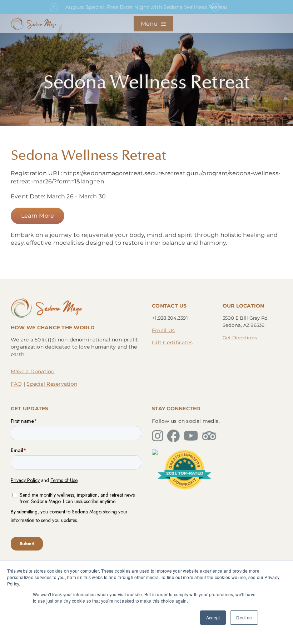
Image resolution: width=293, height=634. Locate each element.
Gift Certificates (172, 342)
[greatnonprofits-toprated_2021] (184, 452)
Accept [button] (213, 617)
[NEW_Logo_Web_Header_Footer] (33, 19)
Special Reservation (51, 384)
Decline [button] (244, 617)
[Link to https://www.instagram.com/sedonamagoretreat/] (157, 436)
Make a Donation (33, 371)
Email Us (163, 330)
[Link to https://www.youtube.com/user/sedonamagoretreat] (191, 436)
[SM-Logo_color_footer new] (46, 299)
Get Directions (240, 337)
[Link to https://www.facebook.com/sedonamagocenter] (173, 436)
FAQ (16, 384)
